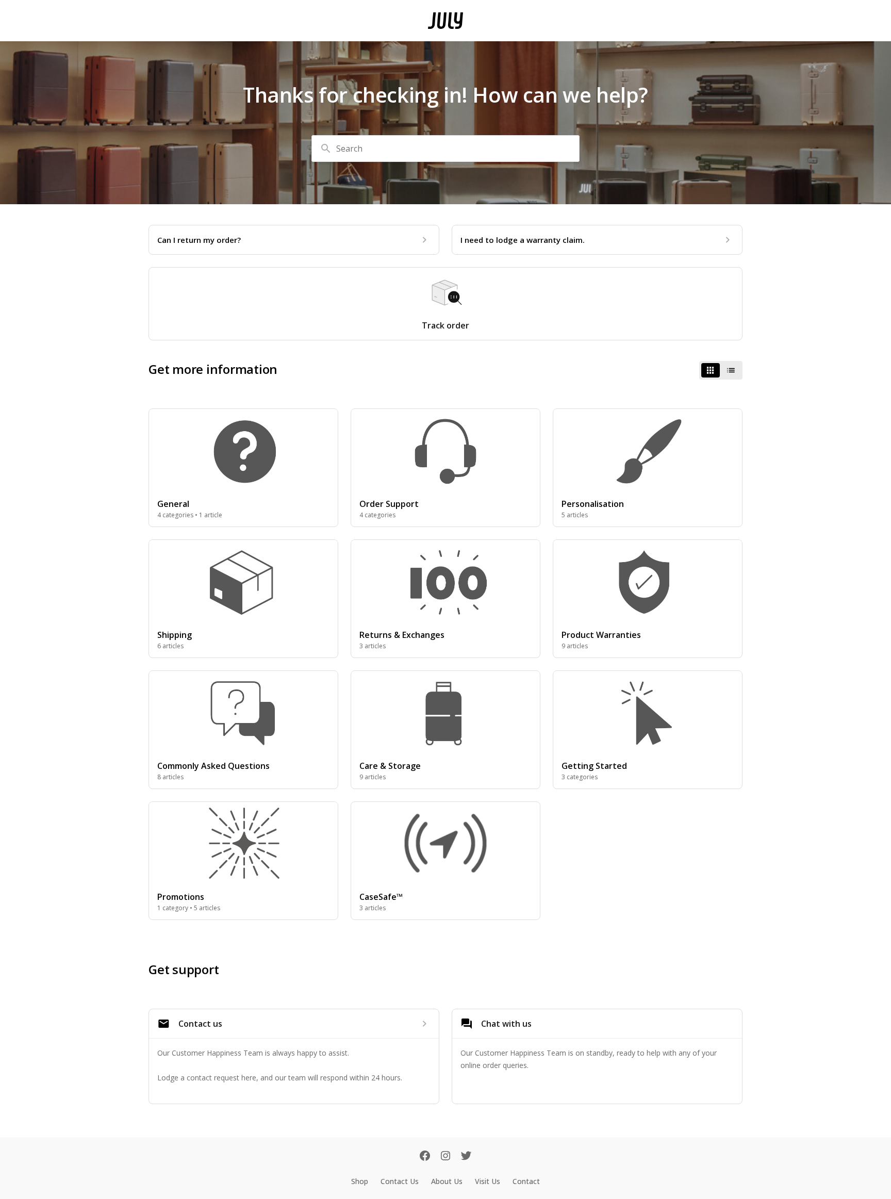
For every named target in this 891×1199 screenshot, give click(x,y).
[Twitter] (466, 1156)
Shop (359, 1181)
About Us (447, 1181)
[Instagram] (445, 1156)
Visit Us (487, 1181)
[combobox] (445, 148)
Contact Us (400, 1181)
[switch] (720, 370)
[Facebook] (425, 1156)
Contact (526, 1181)
